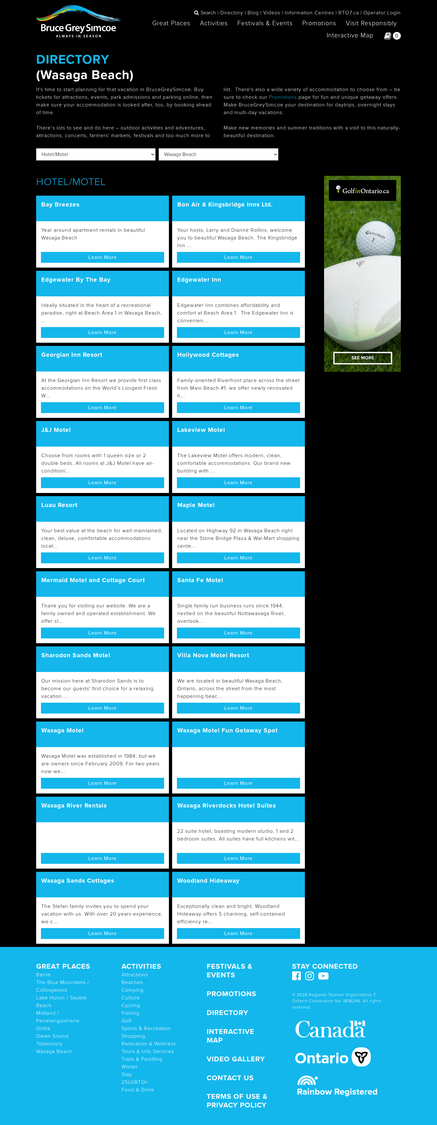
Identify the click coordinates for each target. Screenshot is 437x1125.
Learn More (102, 257)
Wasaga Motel (62, 730)
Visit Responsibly (371, 23)
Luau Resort (59, 505)
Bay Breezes (60, 204)
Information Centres (309, 13)
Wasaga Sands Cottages (77, 880)
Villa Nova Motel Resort (213, 655)
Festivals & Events (265, 23)
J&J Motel (56, 430)
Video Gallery (236, 1059)
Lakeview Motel (201, 430)
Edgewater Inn (199, 279)
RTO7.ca (348, 13)
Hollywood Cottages (208, 354)
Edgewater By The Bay (76, 279)
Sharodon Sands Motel (75, 655)
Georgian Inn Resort (71, 354)
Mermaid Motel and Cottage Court (93, 580)
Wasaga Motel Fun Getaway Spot (227, 730)
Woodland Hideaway (208, 880)
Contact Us (230, 1078)
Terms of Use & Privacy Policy (237, 1100)
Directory (231, 13)
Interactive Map (350, 35)
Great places (63, 966)
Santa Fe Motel (200, 580)
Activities (214, 23)
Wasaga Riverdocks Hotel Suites (226, 805)
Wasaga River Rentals (74, 805)
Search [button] (208, 13)
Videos (271, 13)
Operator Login (382, 13)
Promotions (319, 23)
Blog (253, 13)
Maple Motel (196, 505)
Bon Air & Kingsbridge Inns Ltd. (225, 204)
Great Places (171, 23)
